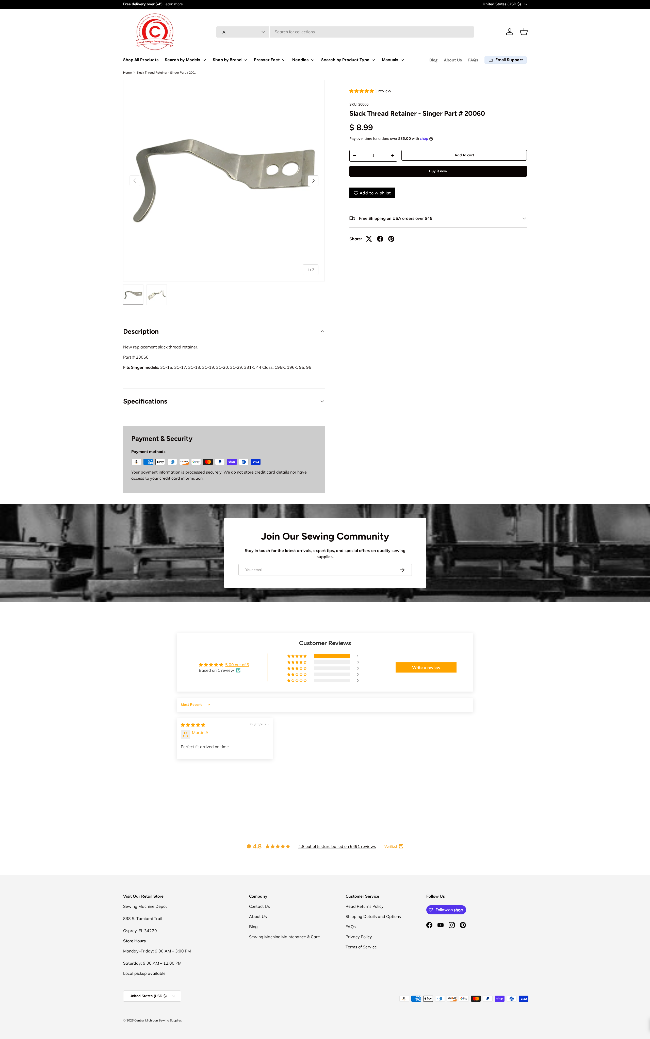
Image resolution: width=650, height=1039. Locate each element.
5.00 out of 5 (237, 664)
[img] (193, 724)
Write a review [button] (426, 667)
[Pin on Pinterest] (391, 238)
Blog (433, 60)
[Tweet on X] (369, 238)
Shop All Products (141, 59)
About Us (453, 60)
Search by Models (182, 59)
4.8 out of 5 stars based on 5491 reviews (337, 846)
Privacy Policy (359, 936)
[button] (523, 31)
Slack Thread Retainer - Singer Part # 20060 (167, 72)
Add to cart (464, 155)
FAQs (473, 60)
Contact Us (259, 906)
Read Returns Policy (365, 906)
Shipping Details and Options (373, 916)
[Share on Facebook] (380, 238)
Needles (300, 59)
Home (127, 72)
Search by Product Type (345, 59)
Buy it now (438, 171)
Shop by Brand (227, 59)
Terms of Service (361, 946)
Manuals (390, 59)
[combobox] (345, 31)
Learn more (173, 4)
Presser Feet (267, 59)
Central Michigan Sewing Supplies (158, 1020)
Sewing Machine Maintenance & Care (284, 936)
